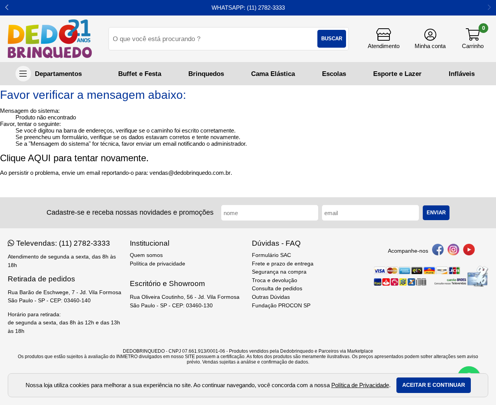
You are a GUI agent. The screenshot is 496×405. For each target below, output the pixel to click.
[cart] (472, 38)
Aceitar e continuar (433, 385)
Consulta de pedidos (277, 288)
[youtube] (469, 251)
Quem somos (146, 255)
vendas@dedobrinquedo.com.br (190, 172)
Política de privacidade (157, 264)
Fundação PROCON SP (281, 305)
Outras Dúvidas (271, 297)
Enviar (436, 212)
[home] (50, 38)
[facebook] (438, 251)
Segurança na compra (279, 272)
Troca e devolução (274, 280)
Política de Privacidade (360, 385)
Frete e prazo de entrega (282, 264)
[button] (7, 7)
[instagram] (453, 251)
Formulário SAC (271, 255)
